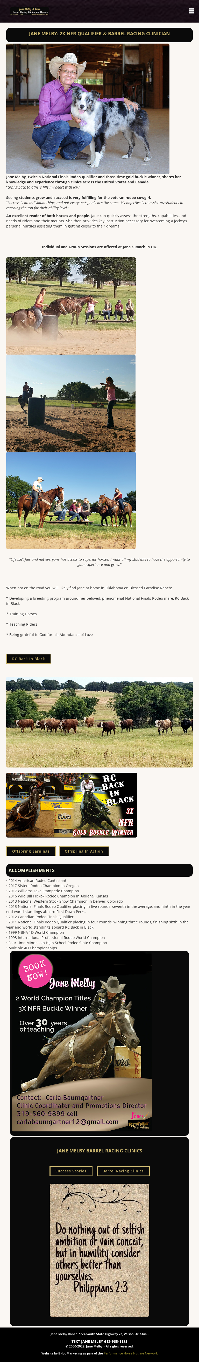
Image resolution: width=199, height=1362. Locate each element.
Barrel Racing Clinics (123, 1171)
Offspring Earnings (31, 851)
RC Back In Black (28, 658)
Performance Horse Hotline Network (131, 1353)
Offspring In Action (84, 851)
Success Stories (71, 1171)
